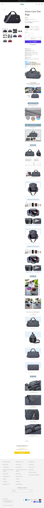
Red (31, 29)
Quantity (26, 32)
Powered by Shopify (10, 505)
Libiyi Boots (5, 481)
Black (27, 26)
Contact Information (32, 472)
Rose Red (37, 29)
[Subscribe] (31, 491)
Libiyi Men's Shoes (6, 476)
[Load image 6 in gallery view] (10, 36)
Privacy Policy (31, 464)
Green (37, 26)
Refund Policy (31, 469)
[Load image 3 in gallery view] (15, 31)
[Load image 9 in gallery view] (5, 41)
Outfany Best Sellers (6, 461)
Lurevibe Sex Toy (6, 467)
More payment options (33, 44)
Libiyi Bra (4, 478)
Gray (27, 29)
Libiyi (6, 505)
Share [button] (27, 441)
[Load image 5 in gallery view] (5, 36)
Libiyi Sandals (5, 473)
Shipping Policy (31, 461)
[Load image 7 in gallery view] (15, 36)
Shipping (26, 19)
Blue (32, 26)
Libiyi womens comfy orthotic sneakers (8, 470)
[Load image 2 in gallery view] (10, 31)
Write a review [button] (22, 452)
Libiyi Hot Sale (5, 464)
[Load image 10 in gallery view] (10, 41)
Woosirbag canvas (6, 484)
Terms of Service (32, 467)
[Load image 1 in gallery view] (5, 31)
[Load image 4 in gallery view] (20, 31)
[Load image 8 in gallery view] (20, 36)
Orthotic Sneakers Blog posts (34, 474)
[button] (2, 4)
